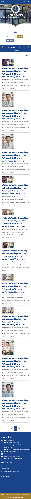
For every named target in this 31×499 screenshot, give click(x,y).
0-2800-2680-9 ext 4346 (10, 452)
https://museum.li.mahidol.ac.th (12, 456)
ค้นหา (20, 36)
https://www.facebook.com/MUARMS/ (13, 458)
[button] (21, 1)
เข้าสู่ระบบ (3, 466)
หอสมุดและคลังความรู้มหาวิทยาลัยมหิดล (10, 472)
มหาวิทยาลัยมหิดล (5, 469)
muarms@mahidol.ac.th (10, 454)
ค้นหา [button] (2, 2)
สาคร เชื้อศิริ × (10, 40)
